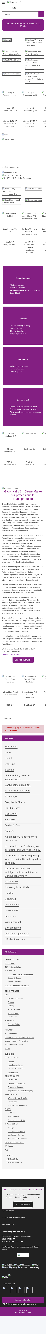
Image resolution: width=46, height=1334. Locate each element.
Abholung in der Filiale (17, 887)
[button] (22, 8)
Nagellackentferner (15, 1065)
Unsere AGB (12, 910)
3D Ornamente (11, 1034)
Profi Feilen (12, 1102)
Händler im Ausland (15, 939)
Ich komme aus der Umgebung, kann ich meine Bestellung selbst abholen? (23, 859)
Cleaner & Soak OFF (16, 1069)
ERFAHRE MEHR (23, 660)
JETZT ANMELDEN (23, 1204)
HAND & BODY (12, 1159)
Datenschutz (12, 904)
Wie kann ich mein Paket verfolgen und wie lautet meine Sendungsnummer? (21, 872)
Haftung (11, 1006)
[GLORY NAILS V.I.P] (11, 61)
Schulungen (11, 796)
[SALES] (6, 135)
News (8, 752)
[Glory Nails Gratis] (33, 190)
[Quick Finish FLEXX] (11, 74)
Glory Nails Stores (15, 802)
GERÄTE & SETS (12, 1076)
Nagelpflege (13, 1072)
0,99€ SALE (9, 963)
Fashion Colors (14, 1024)
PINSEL (8, 1109)
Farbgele (10, 819)
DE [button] (14, 7)
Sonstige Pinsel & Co (16, 1120)
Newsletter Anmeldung (17, 790)
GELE (7, 995)
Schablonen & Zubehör (17, 1139)
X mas (7, 1048)
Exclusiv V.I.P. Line (15, 998)
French (11, 1002)
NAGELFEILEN (11, 1094)
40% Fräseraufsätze (13, 967)
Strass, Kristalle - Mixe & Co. (16, 1041)
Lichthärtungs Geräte (16, 1083)
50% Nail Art (10, 971)
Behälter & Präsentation (14, 1142)
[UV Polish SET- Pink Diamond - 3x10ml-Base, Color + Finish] (34, 78)
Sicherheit (10, 899)
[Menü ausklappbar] (3, 1)
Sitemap (9, 769)
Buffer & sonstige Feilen (17, 1105)
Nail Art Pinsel (13, 1116)
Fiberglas (11, 1128)
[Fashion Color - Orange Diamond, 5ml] (11, 52)
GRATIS (9, 1155)
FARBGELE (9, 1020)
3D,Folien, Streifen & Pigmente (20, 974)
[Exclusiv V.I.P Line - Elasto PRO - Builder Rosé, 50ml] (34, 44)
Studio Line (12, 1017)
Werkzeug (9, 1146)
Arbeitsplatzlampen (15, 1087)
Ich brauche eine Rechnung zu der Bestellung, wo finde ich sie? (22, 848)
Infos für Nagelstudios (17, 933)
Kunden (9, 893)
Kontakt (9, 758)
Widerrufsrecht (13, 922)
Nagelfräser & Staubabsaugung (20, 1091)
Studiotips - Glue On (16, 1135)
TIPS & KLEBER (11, 1124)
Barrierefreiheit (13, 927)
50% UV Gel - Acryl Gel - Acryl (17, 985)
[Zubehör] (7, 41)
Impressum (11, 916)
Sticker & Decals (14, 978)
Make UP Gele (14, 1009)
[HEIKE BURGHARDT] (11, 175)
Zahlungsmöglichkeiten (17, 785)
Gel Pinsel (12, 1113)
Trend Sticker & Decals (14, 1045)
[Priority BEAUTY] (9, 172)
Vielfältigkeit (11, 881)
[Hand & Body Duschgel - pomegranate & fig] (11, 193)
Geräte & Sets (12, 825)
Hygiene (8, 1150)
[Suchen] (41, 14)
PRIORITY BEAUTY (14, 1163)
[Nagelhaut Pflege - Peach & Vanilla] (34, 52)
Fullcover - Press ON (16, 1131)
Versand (33, 1304)
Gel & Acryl (11, 813)
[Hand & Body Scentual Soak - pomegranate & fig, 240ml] (34, 65)
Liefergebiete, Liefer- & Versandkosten (17, 777)
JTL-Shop (27, 1313)
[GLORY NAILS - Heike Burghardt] (16, 178)
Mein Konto (11, 746)
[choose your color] (33, 200)
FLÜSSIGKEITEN (12, 1058)
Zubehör (9, 831)
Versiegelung (13, 1013)
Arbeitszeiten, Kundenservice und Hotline (21, 838)
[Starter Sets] (8, 140)
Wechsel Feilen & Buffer (17, 1098)
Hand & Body (12, 808)
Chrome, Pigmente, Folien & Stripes (19, 1037)
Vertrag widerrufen (23, 1300)
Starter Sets (13, 1080)
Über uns (10, 764)
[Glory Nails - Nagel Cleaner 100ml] (11, 201)
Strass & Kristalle (15, 982)
